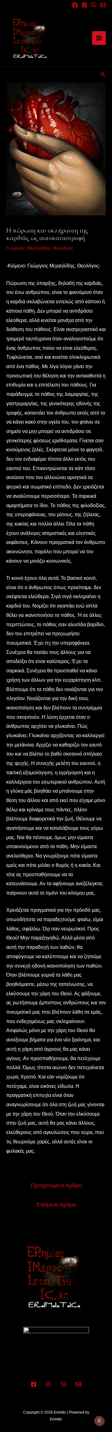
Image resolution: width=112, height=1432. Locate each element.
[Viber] (63, 1384)
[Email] (103, 5)
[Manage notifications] (99, 1421)
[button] (103, 74)
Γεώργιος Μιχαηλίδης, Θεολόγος (39, 248)
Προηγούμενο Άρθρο (56, 1185)
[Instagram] (84, 5)
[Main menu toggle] (99, 38)
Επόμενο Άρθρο (56, 1205)
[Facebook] (75, 5)
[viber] (93, 5)
